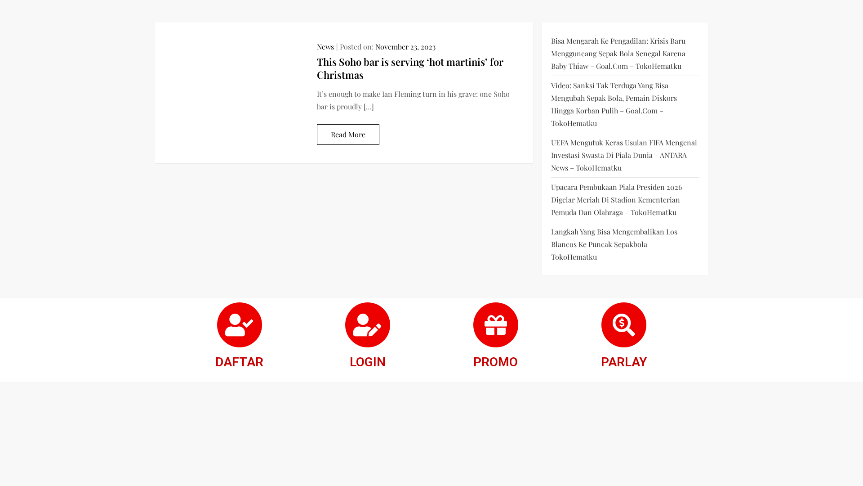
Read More (348, 134)
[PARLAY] (623, 324)
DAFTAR (239, 362)
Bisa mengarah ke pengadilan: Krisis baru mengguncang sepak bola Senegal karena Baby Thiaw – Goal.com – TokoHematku (618, 53)
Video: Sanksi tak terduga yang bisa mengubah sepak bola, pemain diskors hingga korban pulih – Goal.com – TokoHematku (614, 104)
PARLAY (624, 362)
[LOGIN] (367, 324)
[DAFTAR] (239, 324)
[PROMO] (495, 324)
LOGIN (368, 362)
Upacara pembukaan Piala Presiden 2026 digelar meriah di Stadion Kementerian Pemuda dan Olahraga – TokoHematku (616, 199)
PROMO (495, 362)
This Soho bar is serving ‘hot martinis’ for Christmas (410, 68)
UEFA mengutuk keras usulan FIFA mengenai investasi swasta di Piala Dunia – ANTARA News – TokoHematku (624, 155)
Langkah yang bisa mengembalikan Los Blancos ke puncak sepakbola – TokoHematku (614, 244)
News (325, 46)
